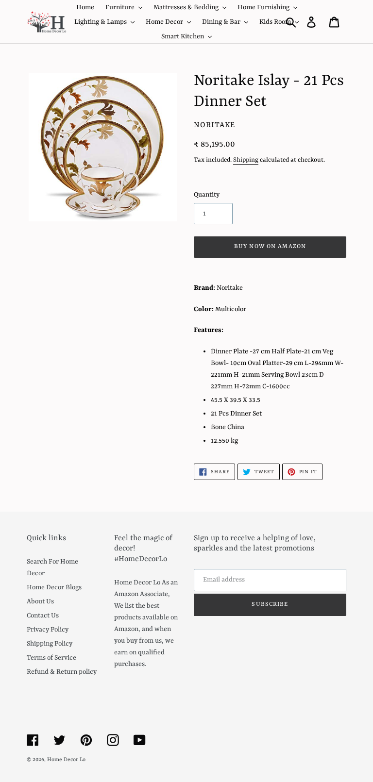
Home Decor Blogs (54, 587)
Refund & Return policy (62, 672)
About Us (40, 601)
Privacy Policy (47, 629)
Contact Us (43, 615)
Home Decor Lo (66, 760)
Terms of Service (51, 658)
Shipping (245, 160)
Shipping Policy (49, 644)
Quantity (207, 195)
